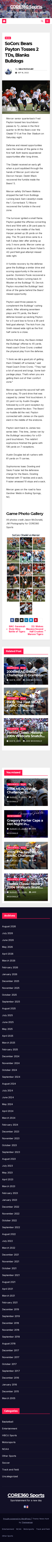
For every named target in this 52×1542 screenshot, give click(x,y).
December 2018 (10, 1323)
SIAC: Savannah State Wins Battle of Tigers (17, 629)
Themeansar (27, 1522)
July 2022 (7, 1241)
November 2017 (10, 1357)
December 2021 (10, 1254)
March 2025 (8, 1042)
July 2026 (7, 933)
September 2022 (11, 1227)
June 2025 (8, 1022)
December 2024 (11, 1056)
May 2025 (7, 1029)
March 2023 (8, 1186)
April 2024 (7, 1111)
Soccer (6, 1462)
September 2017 (11, 1371)
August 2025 (9, 1008)
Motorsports (9, 1442)
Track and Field (10, 1469)
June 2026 (8, 940)
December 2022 (10, 1206)
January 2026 (9, 974)
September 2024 (11, 1076)
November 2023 (11, 1138)
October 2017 (9, 1364)
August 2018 (9, 1343)
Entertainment (14, 816)
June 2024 (8, 1097)
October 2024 (9, 1070)
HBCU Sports (12, 668)
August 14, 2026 (18, 860)
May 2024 (7, 1104)
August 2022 (9, 1234)
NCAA (8, 38)
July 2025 (7, 1015)
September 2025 (11, 1001)
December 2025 (10, 981)
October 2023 (9, 1145)
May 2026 (7, 947)
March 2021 (8, 1295)
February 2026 (10, 967)
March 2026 (8, 960)
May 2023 (7, 1172)
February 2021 (10, 1302)
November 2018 (10, 1329)
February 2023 (10, 1193)
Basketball (7, 1421)
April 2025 (7, 1035)
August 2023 (9, 1159)
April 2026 (7, 953)
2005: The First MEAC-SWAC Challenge (24, 704)
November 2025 (11, 988)
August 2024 (9, 1083)
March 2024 (8, 1117)
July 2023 (7, 1165)
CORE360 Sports (26, 6)
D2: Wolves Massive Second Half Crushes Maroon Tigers (34, 630)
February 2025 (10, 1049)
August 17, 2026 (18, 829)
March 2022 (8, 1247)
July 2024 (7, 1090)
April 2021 (7, 1288)
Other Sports (9, 1455)
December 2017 (10, 1350)
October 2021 (9, 1268)
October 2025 (9, 994)
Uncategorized (10, 1476)
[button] (42, 21)
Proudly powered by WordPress (17, 1519)
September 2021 (11, 1275)
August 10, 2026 (18, 892)
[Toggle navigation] (47, 21)
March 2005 (8, 1398)
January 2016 (9, 1384)
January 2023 (9, 1200)
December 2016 (10, 1377)
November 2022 (11, 1213)
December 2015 (10, 1391)
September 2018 (11, 1336)
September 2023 (11, 1152)
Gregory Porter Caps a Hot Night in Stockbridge (25, 823)
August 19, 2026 (18, 797)
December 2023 (10, 1131)
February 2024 (10, 1124)
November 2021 (10, 1261)
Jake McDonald (25, 69)
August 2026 (9, 926)
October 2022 (9, 1220)
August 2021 (8, 1282)
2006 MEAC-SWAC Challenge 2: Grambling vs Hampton (26, 675)
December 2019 (10, 1309)
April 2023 (7, 1179)
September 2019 (11, 1316)
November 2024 (11, 1063)
